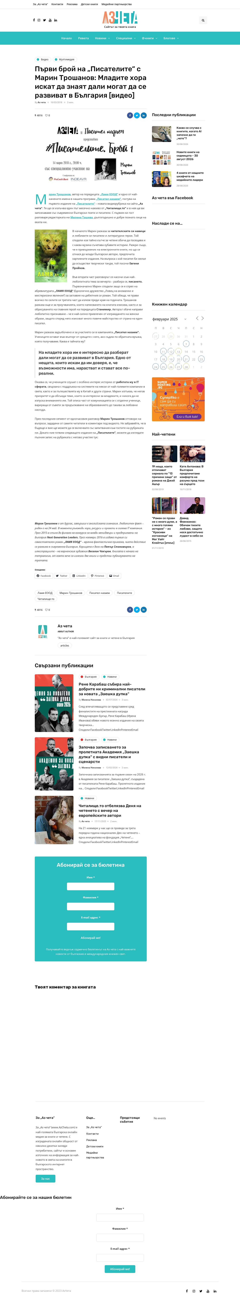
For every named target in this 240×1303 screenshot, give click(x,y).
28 (186, 367)
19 (171, 359)
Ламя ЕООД (45, 593)
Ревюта (83, 38)
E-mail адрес (90, 917)
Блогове (169, 38)
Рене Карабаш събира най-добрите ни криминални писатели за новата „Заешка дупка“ (112, 689)
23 (201, 359)
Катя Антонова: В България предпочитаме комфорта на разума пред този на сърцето (192, 475)
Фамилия (90, 897)
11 (163, 352)
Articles (64, 645)
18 (163, 359)
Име (91, 877)
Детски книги (89, 4)
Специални (124, 38)
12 (171, 352)
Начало (66, 38)
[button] (91, 153)
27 (155, 336)
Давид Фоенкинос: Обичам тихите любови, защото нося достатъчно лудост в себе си (191, 526)
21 (186, 359)
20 (178, 359)
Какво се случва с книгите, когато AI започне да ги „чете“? (189, 133)
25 (163, 367)
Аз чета (42, 102)
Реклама (72, 4)
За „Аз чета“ (40, 4)
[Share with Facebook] (130, 115)
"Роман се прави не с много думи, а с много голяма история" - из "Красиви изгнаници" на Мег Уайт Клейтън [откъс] (164, 530)
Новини (100, 38)
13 (178, 352)
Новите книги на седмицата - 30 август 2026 (188, 155)
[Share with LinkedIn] (144, 115)
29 (171, 336)
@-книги (148, 38)
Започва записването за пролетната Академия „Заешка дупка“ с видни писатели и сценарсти (109, 754)
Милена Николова (91, 699)
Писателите (124, 593)
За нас (45, 1179)
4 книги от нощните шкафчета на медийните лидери (190, 176)
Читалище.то (46, 599)
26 (171, 367)
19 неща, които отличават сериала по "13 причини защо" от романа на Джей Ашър (164, 475)
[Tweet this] (137, 115)
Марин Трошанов (71, 593)
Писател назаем (99, 593)
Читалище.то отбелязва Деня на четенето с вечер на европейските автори (110, 810)
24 (155, 367)
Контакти (57, 4)
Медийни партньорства (117, 4)
